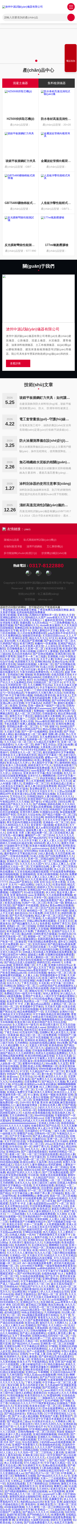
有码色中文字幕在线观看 (26, 819)
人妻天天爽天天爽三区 (53, 1149)
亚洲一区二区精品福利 (41, 858)
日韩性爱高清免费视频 (37, 700)
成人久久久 (53, 843)
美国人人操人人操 (52, 1496)
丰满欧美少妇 (30, 1455)
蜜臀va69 (42, 1195)
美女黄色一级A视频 (42, 824)
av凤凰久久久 (15, 1128)
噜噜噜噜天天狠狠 (25, 1475)
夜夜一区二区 (17, 1154)
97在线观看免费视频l (62, 871)
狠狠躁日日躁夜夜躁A (24, 1068)
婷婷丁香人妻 (42, 1193)
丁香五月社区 (29, 983)
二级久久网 (58, 1130)
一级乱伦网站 (26, 884)
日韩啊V (44, 1032)
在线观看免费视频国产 (34, 1260)
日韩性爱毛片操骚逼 (45, 933)
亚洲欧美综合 (35, 1239)
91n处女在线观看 (34, 892)
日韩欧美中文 (23, 998)
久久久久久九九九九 (12, 1382)
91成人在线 (37, 856)
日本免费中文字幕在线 (28, 1411)
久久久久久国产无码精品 (49, 1447)
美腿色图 (25, 622)
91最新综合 (39, 1138)
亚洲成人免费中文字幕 (20, 1092)
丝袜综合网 (15, 700)
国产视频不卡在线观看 (25, 905)
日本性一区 (40, 897)
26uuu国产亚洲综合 (20, 882)
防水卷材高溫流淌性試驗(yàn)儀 (56, 118)
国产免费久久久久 (41, 1079)
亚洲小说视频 (28, 651)
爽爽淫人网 (60, 1486)
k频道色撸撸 (14, 996)
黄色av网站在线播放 (61, 905)
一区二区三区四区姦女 (20, 1060)
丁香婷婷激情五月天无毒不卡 (53, 1234)
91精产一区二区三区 (34, 902)
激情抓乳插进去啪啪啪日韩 (25, 1496)
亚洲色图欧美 (47, 1341)
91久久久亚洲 (33, 879)
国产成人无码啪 (13, 1188)
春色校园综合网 (66, 778)
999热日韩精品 (15, 830)
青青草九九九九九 (48, 1317)
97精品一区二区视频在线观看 (47, 1247)
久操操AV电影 (52, 1242)
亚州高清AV (39, 944)
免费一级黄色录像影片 (36, 1366)
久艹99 (44, 726)
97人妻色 (33, 1094)
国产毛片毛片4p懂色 (21, 915)
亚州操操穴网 (15, 674)
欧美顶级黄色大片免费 (20, 931)
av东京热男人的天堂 (32, 646)
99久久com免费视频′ (12, 780)
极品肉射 (26, 933)
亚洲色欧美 (69, 1423)
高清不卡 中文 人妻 (18, 1003)
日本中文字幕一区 (19, 1359)
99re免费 (62, 1042)
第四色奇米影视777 (64, 765)
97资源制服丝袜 (52, 959)
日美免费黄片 (32, 1081)
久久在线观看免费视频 (59, 895)
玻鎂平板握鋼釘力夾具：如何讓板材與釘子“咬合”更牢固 (45, 398)
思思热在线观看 (16, 1483)
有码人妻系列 (51, 993)
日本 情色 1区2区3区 (12, 1304)
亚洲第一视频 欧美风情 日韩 (56, 1094)
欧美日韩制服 (63, 907)
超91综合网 (58, 1338)
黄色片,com (69, 1118)
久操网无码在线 (40, 1519)
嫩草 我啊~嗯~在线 (53, 734)
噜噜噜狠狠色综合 (51, 1019)
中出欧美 (33, 1175)
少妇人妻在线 (45, 853)
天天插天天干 (35, 1255)
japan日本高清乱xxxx (31, 1118)
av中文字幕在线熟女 (21, 1447)
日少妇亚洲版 (27, 980)
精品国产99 (64, 786)
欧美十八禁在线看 (16, 765)
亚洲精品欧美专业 (60, 1320)
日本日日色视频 (37, 972)
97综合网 (17, 1084)
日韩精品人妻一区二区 (22, 949)
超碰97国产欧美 (62, 1188)
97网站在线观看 (32, 1232)
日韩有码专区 (67, 1278)
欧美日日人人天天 (64, 1092)
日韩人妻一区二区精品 (55, 1167)
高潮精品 (30, 1325)
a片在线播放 (11, 721)
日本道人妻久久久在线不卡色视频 (21, 1387)
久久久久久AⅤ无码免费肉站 (31, 1348)
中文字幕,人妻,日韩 (40, 1353)
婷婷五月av (52, 780)
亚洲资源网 (40, 1219)
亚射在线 (22, 614)
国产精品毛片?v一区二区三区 (42, 1473)
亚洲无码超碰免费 (39, 697)
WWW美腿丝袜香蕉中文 (53, 1068)
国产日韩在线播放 (43, 653)
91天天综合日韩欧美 (59, 1426)
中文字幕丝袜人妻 (22, 1193)
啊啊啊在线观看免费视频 (56, 1517)
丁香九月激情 (33, 1382)
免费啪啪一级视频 (44, 710)
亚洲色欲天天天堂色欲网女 (15, 1014)
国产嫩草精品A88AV (29, 677)
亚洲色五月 (13, 861)
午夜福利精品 (39, 1361)
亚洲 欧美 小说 (53, 1239)
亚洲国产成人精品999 (63, 1146)
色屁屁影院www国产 (45, 1203)
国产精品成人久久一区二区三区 (22, 1494)
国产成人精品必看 (43, 1136)
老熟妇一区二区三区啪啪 (21, 926)
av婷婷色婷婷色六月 (49, 1268)
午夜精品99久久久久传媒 (14, 801)
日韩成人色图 (17, 1234)
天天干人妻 (46, 659)
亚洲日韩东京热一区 (12, 1149)
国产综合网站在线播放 (17, 1016)
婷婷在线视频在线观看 (39, 869)
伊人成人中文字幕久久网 (52, 1128)
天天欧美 (43, 983)
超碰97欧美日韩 (16, 1514)
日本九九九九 (22, 1182)
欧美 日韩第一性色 (53, 879)
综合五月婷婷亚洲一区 (13, 684)
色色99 (63, 874)
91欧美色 (68, 692)
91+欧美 (39, 1076)
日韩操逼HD (49, 713)
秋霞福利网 (53, 1395)
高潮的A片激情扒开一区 (43, 614)
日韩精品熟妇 (35, 796)
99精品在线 (57, 1512)
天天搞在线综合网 (47, 949)
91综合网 (12, 980)
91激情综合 (21, 1271)
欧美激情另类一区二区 (13, 1094)
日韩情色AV (11, 1286)
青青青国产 (66, 1416)
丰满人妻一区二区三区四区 (22, 736)
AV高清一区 (29, 1110)
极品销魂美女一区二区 (28, 734)
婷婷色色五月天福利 (56, 1141)
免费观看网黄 (12, 1226)
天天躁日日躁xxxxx (53, 635)
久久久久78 (6, 998)
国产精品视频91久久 (26, 625)
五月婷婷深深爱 (26, 1208)
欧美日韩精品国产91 (29, 729)
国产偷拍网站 (60, 708)
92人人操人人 (8, 1452)
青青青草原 (68, 1369)
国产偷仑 (36, 801)
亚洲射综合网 (12, 1346)
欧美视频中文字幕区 (31, 1006)
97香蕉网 (66, 1473)
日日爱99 (46, 1188)
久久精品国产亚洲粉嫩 (29, 640)
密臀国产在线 (25, 1133)
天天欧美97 (15, 1242)
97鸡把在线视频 (37, 1491)
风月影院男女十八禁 (54, 1411)
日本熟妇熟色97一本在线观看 (39, 1216)
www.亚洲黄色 (36, 895)
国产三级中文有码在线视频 (22, 1009)
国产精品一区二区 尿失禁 (52, 1294)
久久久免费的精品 (10, 635)
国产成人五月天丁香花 (41, 967)
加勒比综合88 (32, 1169)
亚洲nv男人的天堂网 (12, 703)
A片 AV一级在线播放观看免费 (34, 1263)
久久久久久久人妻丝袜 (20, 1252)
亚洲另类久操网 (29, 812)
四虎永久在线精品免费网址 (51, 1053)
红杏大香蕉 (58, 882)
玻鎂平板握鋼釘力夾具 (21, 160)
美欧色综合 (21, 913)
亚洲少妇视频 (8, 614)
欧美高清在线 (13, 902)
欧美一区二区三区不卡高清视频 (30, 1037)
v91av (48, 1143)
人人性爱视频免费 (54, 1224)
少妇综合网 (64, 801)
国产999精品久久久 (38, 1514)
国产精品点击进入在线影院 (20, 962)
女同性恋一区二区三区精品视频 (49, 861)
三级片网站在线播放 (64, 1252)
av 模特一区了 (15, 1398)
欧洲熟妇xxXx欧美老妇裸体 (40, 1084)
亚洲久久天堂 (66, 614)
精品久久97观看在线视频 (21, 1439)
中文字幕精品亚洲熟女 (34, 1346)
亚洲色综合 (37, 1359)
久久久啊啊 (34, 684)
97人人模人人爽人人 (57, 863)
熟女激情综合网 (53, 627)
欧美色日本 (61, 824)
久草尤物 (9, 1457)
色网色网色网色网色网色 (52, 939)
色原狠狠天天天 (24, 661)
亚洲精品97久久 (29, 1302)
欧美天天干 (23, 1361)
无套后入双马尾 (38, 1045)
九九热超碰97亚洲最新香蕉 (61, 1385)
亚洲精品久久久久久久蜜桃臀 (29, 1379)
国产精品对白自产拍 (60, 749)
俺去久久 (13, 1309)
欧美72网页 (26, 643)
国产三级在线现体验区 (34, 1151)
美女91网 (9, 640)
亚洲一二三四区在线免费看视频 (42, 690)
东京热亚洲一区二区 (29, 1517)
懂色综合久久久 (33, 1242)
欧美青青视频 (67, 1060)
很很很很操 (67, 1123)
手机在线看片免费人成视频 (20, 723)
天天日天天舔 (63, 1055)
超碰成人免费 (36, 954)
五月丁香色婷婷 (21, 1335)
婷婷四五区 (43, 962)
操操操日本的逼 (31, 635)
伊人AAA (67, 716)
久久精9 (61, 1213)
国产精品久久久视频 (53, 1081)
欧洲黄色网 (57, 1514)
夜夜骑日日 (39, 1392)
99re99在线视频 (43, 1115)
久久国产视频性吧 (59, 946)
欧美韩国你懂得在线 (46, 1060)
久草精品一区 (17, 1255)
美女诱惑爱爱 (28, 1317)
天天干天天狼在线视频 (20, 1328)
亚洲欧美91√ (24, 897)
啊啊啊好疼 (49, 775)
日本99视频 (53, 1351)
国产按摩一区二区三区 (31, 1159)
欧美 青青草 (16, 1040)
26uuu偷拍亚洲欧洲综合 (49, 721)
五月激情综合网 (39, 866)
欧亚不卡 (25, 630)
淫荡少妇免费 (65, 744)
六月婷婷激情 (52, 1312)
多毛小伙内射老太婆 (31, 1385)
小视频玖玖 (6, 1107)
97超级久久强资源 (10, 1198)
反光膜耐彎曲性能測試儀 (20, 245)
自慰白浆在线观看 (65, 799)
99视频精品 (11, 1486)
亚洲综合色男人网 (50, 1105)
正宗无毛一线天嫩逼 (12, 835)
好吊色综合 (15, 1146)
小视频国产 (15, 892)
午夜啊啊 (43, 1372)
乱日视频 (64, 949)
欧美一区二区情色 (64, 1009)
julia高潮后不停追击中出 (62, 633)
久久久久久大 (67, 677)
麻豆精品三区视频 (36, 1304)
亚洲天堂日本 (58, 1488)
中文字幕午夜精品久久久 (14, 1330)
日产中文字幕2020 (20, 1136)
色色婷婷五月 (22, 1245)
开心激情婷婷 (62, 762)
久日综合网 (52, 1457)
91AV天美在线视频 (37, 1180)
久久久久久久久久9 (58, 788)
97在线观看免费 (32, 1198)
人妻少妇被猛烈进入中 (33, 1364)
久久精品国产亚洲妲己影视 (58, 918)
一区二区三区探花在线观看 (42, 1154)
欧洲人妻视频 (42, 760)
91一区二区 (13, 1315)
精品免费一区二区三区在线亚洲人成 (52, 832)
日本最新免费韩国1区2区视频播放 (52, 1050)
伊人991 (50, 892)
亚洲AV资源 (28, 1488)
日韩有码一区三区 (44, 1133)
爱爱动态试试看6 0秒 (12, 869)
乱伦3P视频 (51, 1400)
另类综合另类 (34, 1413)
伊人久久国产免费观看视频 (33, 1320)
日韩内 (24, 1353)
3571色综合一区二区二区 (19, 1089)
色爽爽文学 (55, 1499)
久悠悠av (16, 1481)
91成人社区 (46, 666)
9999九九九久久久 (50, 1250)
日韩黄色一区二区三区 (30, 1143)
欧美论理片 (26, 1423)
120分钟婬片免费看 (31, 1265)
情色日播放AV (55, 1364)
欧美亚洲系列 (14, 1001)
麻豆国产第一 (8, 1426)
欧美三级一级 (55, 902)
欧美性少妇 (10, 1019)
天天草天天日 (65, 920)
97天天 (53, 638)
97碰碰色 (57, 1193)
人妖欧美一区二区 (10, 1063)
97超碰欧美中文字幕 (16, 845)
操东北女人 (63, 695)
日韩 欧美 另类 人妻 (18, 832)
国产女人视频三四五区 (13, 799)
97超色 (24, 788)
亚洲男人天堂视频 (38, 928)
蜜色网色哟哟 (28, 1268)
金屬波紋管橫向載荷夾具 (56, 160)
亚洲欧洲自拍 (42, 661)
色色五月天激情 (63, 1522)
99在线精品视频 (9, 1162)
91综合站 (59, 887)
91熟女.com (62, 659)
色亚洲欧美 (46, 1302)
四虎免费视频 (31, 747)
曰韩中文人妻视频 (47, 651)
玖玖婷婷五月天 (31, 1465)
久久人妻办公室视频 (37, 1097)
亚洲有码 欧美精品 (35, 1040)
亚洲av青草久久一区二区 (34, 1283)
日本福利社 (31, 1130)
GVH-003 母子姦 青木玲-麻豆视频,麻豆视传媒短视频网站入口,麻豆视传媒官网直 (38, 1104)
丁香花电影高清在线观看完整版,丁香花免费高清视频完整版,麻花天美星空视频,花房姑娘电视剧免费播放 (37, 611)
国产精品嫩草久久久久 (25, 923)
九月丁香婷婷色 (13, 1029)
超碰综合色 (51, 1047)
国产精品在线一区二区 (63, 1097)
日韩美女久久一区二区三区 (25, 752)
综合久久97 (21, 1164)
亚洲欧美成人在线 (30, 1066)
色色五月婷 (56, 848)
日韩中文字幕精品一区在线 (15, 1185)
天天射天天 (21, 791)
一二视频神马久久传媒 (50, 1398)
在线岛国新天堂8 (61, 674)
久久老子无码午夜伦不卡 (31, 1426)
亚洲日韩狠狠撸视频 (44, 1434)
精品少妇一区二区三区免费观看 (38, 1035)
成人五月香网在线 (30, 1167)
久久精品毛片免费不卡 (46, 742)
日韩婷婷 (54, 1483)
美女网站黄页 (37, 788)
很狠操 (29, 674)
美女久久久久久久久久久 (30, 1457)
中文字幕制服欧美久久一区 (36, 1281)
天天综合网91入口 (25, 1107)
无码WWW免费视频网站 (60, 1159)
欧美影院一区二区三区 (57, 1289)
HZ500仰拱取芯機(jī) (20, 118)
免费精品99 (21, 627)
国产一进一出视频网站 (34, 731)
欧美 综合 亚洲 (53, 1501)
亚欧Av (44, 905)
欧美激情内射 (42, 674)
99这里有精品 (48, 778)
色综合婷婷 (54, 1162)
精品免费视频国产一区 (30, 1011)
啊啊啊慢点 (18, 708)
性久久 (46, 1299)
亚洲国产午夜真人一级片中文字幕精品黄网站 (49, 996)
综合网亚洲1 (19, 1291)
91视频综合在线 (49, 812)
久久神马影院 (14, 1374)
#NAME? (57, 962)
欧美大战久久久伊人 (18, 762)
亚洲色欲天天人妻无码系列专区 (18, 754)
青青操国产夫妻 (49, 1416)
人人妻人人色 (30, 975)
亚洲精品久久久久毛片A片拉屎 (18, 669)
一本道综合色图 (13, 1460)
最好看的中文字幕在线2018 (20, 853)
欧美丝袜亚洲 (53, 648)
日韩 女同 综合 (42, 882)
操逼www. (12, 1076)
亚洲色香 (20, 889)
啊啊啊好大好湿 (58, 1245)
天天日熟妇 (51, 1011)
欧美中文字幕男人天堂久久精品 (45, 1058)
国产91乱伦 (53, 1125)
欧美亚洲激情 (30, 1468)
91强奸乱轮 (65, 933)
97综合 (8, 837)
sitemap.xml (45, 599)
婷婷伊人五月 (45, 887)
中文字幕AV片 (48, 687)
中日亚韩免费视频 (40, 1206)
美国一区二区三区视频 (63, 1195)
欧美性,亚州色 (18, 705)
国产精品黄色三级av (18, 1421)
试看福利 (5, 1120)
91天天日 (42, 809)
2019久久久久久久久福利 (15, 1125)
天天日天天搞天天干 (41, 791)
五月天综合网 (45, 1439)
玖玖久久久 (13, 983)
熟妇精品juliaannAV (31, 1501)
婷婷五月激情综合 (25, 1294)
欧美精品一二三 (44, 1509)
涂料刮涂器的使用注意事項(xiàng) (45, 483)
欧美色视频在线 (41, 1112)
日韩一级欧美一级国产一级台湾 (46, 705)
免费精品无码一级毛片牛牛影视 (22, 993)
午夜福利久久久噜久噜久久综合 (43, 692)
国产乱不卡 (51, 1276)
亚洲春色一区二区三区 (56, 822)
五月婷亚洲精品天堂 (58, 1156)
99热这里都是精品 (32, 1312)
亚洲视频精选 (28, 874)
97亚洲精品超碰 (38, 1429)
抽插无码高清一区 (37, 1229)
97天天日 (20, 910)
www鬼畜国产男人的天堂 (45, 770)
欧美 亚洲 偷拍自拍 (15, 895)
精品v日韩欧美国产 (54, 729)
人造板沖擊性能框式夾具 (56, 202)
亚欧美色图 (55, 731)
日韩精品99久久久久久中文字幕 (18, 840)
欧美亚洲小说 (22, 1022)
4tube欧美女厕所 (50, 625)
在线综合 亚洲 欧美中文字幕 (28, 773)
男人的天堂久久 (59, 1032)
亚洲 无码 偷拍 (45, 718)
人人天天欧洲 (56, 1348)
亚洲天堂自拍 (68, 1047)
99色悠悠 (63, 1434)
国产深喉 (65, 1400)
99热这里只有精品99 (45, 1016)
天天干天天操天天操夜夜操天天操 (45, 1296)
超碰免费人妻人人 (36, 830)
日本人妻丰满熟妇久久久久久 (45, 1211)
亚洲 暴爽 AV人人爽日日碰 (42, 1086)
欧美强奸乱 (36, 627)
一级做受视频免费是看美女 (60, 1265)
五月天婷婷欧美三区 (21, 1115)
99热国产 (12, 1073)
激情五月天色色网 (58, 1040)
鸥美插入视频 (23, 1050)
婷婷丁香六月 (41, 1146)
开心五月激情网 (35, 780)
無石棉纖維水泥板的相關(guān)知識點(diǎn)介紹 (45, 462)
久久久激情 (32, 1506)
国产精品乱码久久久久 (13, 957)
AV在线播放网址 (26, 939)
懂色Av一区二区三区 (60, 972)
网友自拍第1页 (45, 723)
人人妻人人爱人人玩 (50, 840)
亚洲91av (30, 1372)
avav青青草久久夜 (65, 1302)
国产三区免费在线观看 (55, 1172)
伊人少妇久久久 (18, 1200)
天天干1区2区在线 (14, 1141)
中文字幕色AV (33, 703)
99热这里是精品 (62, 1281)
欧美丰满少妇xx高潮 (23, 793)
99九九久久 (31, 1149)
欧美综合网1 (27, 1162)
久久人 (24, 1045)
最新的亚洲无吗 (54, 620)
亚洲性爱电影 (50, 1278)
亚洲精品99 (12, 1151)
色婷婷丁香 (49, 703)
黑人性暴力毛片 (59, 1037)
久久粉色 (17, 1522)
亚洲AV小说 (66, 1011)
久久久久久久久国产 (31, 863)
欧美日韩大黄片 (49, 1024)
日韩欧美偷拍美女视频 (50, 926)
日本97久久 (34, 775)
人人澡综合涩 (53, 646)
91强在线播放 (15, 1395)
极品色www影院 (40, 1003)
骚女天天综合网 (34, 817)
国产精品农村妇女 (14, 1413)
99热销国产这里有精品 (62, 809)
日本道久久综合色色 (29, 814)
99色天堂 (62, 1374)
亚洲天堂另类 (8, 1338)
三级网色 (14, 1289)
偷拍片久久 (46, 1322)
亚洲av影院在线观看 (54, 1465)
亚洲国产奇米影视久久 (25, 1444)
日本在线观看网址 (52, 1408)
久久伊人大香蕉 (64, 1439)
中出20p (47, 684)
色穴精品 (54, 1328)
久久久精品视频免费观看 (41, 1213)
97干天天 (69, 682)
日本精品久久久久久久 (13, 858)
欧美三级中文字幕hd (54, 977)
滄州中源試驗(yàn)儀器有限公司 (32, 329)
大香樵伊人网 (63, 1421)
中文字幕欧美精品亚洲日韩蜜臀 (51, 1014)
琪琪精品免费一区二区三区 (22, 726)
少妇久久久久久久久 (49, 1107)
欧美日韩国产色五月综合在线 (49, 1022)
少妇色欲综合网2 (59, 1260)
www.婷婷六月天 (54, 1390)
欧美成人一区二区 (13, 806)
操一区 (28, 1146)
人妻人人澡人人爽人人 (45, 876)
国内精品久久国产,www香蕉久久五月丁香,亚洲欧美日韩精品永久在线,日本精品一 (38, 619)
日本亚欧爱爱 (58, 1099)
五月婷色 (20, 739)
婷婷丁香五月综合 (45, 744)
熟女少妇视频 (54, 773)
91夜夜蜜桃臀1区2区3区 (61, 1379)
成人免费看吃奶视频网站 (18, 760)
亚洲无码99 (45, 1486)
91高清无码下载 (28, 1032)
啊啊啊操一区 (50, 1066)
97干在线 (45, 1130)
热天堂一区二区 (64, 957)
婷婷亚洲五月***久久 (40, 765)
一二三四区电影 (16, 1213)
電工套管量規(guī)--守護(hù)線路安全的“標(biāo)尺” (45, 419)
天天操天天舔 (53, 1006)
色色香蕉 (45, 923)
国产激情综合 (14, 850)
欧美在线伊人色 (61, 1112)
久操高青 (41, 1162)
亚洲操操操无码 (64, 666)
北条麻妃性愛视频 (28, 1478)
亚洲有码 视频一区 (24, 965)
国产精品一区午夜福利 (25, 1377)
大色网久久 (60, 1322)
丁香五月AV (11, 1032)
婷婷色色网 (54, 804)
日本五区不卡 (52, 913)
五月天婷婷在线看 (43, 1185)
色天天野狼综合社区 (63, 767)
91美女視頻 (59, 884)
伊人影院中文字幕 (42, 762)
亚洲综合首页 (20, 638)
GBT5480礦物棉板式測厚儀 (20, 202)
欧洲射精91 (60, 1079)
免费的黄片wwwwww (39, 708)
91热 (68, 1390)
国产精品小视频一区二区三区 (59, 814)
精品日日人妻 (67, 1154)
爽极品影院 (6, 713)
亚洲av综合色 (60, 661)
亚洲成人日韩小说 (48, 1123)
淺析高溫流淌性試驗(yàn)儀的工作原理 (45, 505)
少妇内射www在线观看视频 (55, 1442)
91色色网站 (16, 1081)
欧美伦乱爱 (31, 1322)
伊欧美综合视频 (46, 793)
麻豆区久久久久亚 (55, 1076)
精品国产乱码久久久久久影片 (24, 1172)
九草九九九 (67, 1468)
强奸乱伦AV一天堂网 (61, 679)
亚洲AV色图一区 (65, 710)
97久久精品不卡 (33, 1462)
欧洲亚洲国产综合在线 (41, 799)
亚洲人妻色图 (29, 1356)
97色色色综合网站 (29, 1019)
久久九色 (59, 850)
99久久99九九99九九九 (48, 1423)
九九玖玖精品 (39, 622)
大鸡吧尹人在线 (32, 1481)
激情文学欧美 (17, 1027)
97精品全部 (49, 801)
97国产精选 (69, 1105)
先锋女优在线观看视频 (53, 1175)
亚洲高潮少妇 (63, 653)
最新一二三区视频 (10, 988)
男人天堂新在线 (13, 1462)
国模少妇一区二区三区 (17, 848)
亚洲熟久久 (44, 1436)
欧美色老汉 (43, 1208)
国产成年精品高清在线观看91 (55, 1356)
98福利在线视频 (26, 664)
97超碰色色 (24, 1138)
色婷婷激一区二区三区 (40, 739)
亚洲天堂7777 (32, 1299)
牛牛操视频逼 (52, 990)
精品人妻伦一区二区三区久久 (27, 1047)
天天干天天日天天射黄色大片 (24, 1408)
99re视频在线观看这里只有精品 (40, 1315)
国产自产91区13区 (50, 1377)
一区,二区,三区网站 (60, 1180)
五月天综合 (26, 1076)
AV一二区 (25, 944)
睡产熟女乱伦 (8, 1011)
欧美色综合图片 (47, 1029)
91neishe (5, 1024)
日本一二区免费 (33, 1224)
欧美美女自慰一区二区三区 (45, 1405)
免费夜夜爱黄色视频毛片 (23, 687)
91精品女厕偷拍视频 (12, 1372)
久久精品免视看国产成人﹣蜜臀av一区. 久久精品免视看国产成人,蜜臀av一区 (38, 900)
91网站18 (9, 985)
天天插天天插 (12, 731)
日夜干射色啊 (53, 1118)
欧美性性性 (46, 1009)
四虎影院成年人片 (10, 1112)
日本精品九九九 (9, 1268)
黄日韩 (4, 1156)
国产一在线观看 (36, 1351)
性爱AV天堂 (68, 1328)
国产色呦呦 (39, 804)
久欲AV (26, 1112)
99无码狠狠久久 (9, 1302)
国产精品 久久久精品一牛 (52, 1325)
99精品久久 (59, 1436)
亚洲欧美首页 (45, 1504)
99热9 (3, 1359)
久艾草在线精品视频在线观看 (32, 871)
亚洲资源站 (22, 1519)
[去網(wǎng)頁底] (70, 68)
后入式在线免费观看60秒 (31, 633)
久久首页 (63, 1063)
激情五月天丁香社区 (21, 716)
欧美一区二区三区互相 (42, 1200)
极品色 (25, 861)
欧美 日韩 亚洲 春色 (18, 1079)
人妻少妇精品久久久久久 (58, 796)
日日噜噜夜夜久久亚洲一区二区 (25, 648)
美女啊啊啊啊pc (26, 1195)
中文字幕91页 (37, 1156)
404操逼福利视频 (14, 1506)
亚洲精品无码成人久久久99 (28, 1120)
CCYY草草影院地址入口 (58, 1413)
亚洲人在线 (26, 721)
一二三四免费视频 (59, 622)
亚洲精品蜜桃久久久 (12, 617)
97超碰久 (33, 1291)
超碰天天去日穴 (58, 1229)
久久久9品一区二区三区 (18, 742)
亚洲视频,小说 (55, 656)
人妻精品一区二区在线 (20, 1219)
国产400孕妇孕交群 (63, 700)
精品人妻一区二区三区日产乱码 (35, 907)
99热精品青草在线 (44, 695)
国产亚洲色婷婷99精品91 (15, 770)
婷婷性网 (66, 913)
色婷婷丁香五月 (61, 923)
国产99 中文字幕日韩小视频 (16, 695)
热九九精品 (49, 1232)
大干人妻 (41, 965)
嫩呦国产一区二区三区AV (39, 835)
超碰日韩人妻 (62, 1509)
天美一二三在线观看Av (53, 1478)
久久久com (15, 690)
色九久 (67, 773)
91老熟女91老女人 (43, 1421)
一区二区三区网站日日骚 (54, 1506)
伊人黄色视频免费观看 (22, 809)
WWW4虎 (39, 843)
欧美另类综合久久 (35, 1395)
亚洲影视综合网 (18, 1156)
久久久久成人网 (9, 651)
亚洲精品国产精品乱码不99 (22, 666)
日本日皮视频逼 (9, 812)
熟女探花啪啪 (8, 907)
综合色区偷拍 (30, 1442)
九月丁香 (65, 1315)
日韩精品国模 (30, 1449)
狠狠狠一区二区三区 (39, 936)
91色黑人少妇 (60, 1206)
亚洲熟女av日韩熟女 (24, 887)
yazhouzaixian (40, 848)
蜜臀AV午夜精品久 (33, 1063)
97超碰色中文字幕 (22, 1509)
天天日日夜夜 (63, 853)
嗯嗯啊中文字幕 (59, 1366)
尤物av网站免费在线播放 (41, 920)
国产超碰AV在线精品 (55, 1198)
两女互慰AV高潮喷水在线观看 (24, 822)
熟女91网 (12, 1385)
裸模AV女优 (36, 990)
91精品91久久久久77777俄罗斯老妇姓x (32, 1403)
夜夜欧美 (58, 1190)
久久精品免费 (12, 1488)
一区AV (31, 1234)
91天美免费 (36, 913)
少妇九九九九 (43, 884)
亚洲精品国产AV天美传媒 (42, 889)
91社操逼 (30, 1398)
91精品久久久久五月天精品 (60, 1255)
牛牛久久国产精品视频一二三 (21, 778)
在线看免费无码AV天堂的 (60, 1359)
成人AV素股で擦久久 (16, 1390)
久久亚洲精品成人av (12, 1473)
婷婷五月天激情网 (60, 1519)
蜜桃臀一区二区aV (15, 1086)
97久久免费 (6, 1050)
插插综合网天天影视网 (47, 716)
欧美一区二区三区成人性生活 (21, 659)
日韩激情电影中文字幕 (53, 975)
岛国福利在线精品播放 (42, 1042)
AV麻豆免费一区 (45, 980)
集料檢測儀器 (36, 83)
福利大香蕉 (21, 697)
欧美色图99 (55, 1045)
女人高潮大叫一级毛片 (25, 1024)
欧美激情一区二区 (29, 1073)
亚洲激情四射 (41, 1099)
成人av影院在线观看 (47, 827)
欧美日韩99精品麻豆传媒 (39, 1055)
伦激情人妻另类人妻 (59, 1333)
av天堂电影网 (56, 1491)
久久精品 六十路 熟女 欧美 (22, 1250)
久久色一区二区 (24, 744)
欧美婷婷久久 (12, 1356)
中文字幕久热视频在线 (61, 837)
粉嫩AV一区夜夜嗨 (45, 643)
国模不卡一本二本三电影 (31, 656)
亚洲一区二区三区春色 (28, 918)
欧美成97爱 (69, 648)
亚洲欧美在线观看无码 (35, 1369)
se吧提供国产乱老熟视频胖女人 (57, 985)
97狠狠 (53, 1346)
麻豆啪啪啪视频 (9, 874)
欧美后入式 (34, 977)
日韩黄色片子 (50, 677)
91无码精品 (40, 679)
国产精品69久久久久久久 (51, 1475)
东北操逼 (12, 1118)
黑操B (60, 1431)
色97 (29, 679)
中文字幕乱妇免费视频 (38, 806)
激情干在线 (40, 1237)
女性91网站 (30, 850)
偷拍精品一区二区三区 (40, 910)
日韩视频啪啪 (20, 1429)
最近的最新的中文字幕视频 (58, 752)
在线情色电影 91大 (52, 1273)
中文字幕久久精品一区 (57, 1462)
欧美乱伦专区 (14, 1224)
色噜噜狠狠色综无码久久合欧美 (56, 1110)
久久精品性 (56, 672)
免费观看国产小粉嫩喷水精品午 (27, 1221)
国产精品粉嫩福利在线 (54, 1169)
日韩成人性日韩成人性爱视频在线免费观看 (25, 767)
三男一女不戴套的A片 (12, 920)
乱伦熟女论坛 (39, 1245)
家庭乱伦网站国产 (62, 1208)
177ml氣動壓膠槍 (56, 245)
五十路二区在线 (44, 1089)
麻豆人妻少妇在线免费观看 (40, 786)
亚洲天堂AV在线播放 (30, 959)
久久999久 (42, 1488)
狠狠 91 (53, 726)
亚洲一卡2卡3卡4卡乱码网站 (30, 749)
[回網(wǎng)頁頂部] (70, 48)
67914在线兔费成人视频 (46, 998)
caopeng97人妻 (51, 1494)
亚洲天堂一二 (8, 679)
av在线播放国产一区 (63, 1299)
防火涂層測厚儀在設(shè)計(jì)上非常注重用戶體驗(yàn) (45, 440)
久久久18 (65, 780)
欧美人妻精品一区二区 (41, 957)
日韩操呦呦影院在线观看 (29, 757)
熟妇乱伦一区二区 (17, 990)
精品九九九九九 (38, 638)
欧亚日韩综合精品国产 (30, 1400)
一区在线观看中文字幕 (28, 1278)
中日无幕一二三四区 (24, 718)
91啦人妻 (22, 1338)
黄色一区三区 (12, 933)
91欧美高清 (45, 850)
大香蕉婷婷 (40, 1328)
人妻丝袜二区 (45, 664)
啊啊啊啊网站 (58, 928)
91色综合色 (61, 1136)
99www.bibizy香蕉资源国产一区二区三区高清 (43, 970)
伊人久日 (59, 869)
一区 (72, 1335)
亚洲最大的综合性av (60, 965)
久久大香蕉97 (57, 1237)
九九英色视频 (8, 1361)
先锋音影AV (38, 1125)
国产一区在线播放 (25, 1436)
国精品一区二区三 (27, 985)
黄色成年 (30, 1504)
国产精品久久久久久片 (35, 1512)
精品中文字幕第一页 (50, 754)
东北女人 (27, 1237)
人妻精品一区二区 (61, 1003)
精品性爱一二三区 (40, 1338)
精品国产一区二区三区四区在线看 (27, 946)
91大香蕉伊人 (8, 959)
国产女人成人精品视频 (25, 1416)
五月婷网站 (21, 1042)
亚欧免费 (64, 651)
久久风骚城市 (59, 760)
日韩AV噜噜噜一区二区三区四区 (48, 1330)
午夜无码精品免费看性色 (34, 672)
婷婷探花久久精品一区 (25, 1341)
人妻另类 (58, 1452)
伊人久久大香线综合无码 (54, 1291)
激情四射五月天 (28, 1486)
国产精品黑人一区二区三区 (15, 1099)
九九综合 (55, 1369)
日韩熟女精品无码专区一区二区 (50, 1335)
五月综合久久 (18, 796)
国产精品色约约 (37, 837)
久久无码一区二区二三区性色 (35, 1452)
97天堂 (24, 1071)
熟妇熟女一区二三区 (35, 1001)
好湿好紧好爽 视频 (53, 1481)
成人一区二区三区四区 (28, 713)
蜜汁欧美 (46, 1073)
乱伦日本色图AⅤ (21, 653)
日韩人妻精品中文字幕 (45, 630)
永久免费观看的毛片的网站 (55, 736)
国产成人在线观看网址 (33, 1333)
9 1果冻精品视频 (49, 1468)
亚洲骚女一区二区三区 (36, 783)
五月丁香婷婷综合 (37, 1483)
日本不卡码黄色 (62, 936)
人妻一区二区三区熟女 (63, 866)
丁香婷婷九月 (42, 931)
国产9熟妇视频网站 (15, 1491)
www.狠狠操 (19, 1190)
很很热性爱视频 (54, 817)
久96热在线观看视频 (32, 1276)
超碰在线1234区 (9, 1281)
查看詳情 (15, 363)
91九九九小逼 (42, 1252)
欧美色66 (58, 1143)
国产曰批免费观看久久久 (59, 856)
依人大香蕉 (20, 837)
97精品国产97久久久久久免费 (36, 1286)
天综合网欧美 (32, 1188)
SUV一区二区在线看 (12, 817)
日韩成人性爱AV (66, 1182)
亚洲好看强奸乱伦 (31, 1289)
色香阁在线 (18, 1058)
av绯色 (21, 679)
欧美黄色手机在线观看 (35, 988)
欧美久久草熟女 (43, 1092)
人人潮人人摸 (57, 1219)
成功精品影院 (12, 1312)
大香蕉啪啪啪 (35, 1141)
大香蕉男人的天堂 (50, 747)
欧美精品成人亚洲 (61, 783)
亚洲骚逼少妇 (22, 876)
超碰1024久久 (56, 897)
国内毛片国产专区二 (35, 1460)
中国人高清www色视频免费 (40, 1374)
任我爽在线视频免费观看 (59, 954)
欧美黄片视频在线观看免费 (45, 845)
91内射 (4, 1255)
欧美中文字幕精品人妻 (51, 669)
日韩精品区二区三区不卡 (47, 682)
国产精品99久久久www (25, 1343)
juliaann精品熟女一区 (32, 1309)
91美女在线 (21, 1405)
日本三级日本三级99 (44, 1182)
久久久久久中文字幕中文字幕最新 (49, 1271)
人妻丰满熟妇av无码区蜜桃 (45, 1164)
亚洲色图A (30, 1128)
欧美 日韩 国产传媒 (60, 1361)
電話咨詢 (70, 61)
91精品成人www (36, 1027)
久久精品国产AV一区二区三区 (47, 1071)
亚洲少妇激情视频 (47, 874)
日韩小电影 (61, 910)
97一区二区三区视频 (40, 1190)
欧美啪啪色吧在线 (50, 1444)
